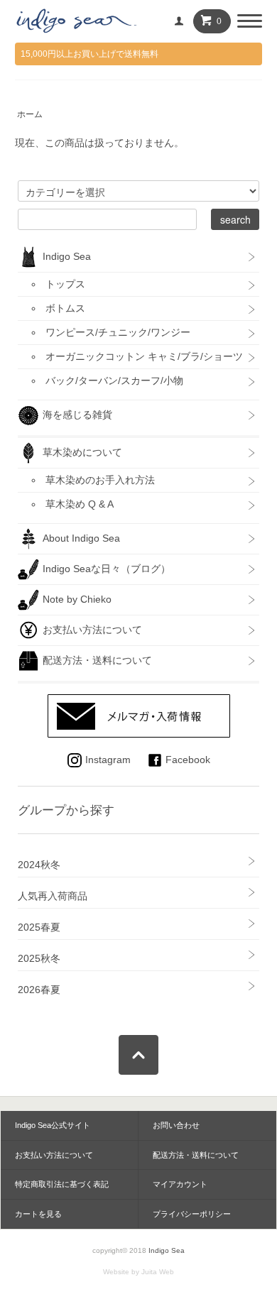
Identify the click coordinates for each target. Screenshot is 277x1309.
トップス (65, 284)
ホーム (30, 114)
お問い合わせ (176, 1125)
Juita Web (157, 1272)
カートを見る (38, 1214)
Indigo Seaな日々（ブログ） (106, 568)
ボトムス (65, 308)
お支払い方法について (92, 629)
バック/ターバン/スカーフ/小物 (114, 380)
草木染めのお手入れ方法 (100, 480)
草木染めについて (82, 451)
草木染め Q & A (79, 504)
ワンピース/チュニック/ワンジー (117, 332)
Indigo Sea (67, 255)
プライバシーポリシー (192, 1214)
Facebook (187, 759)
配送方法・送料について (97, 659)
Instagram (108, 759)
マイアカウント (180, 1184)
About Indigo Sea (81, 537)
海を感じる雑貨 (82, 414)
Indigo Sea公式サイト (52, 1125)
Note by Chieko (77, 598)
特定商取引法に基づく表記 (62, 1184)
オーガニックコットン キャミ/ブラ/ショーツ (144, 356)
